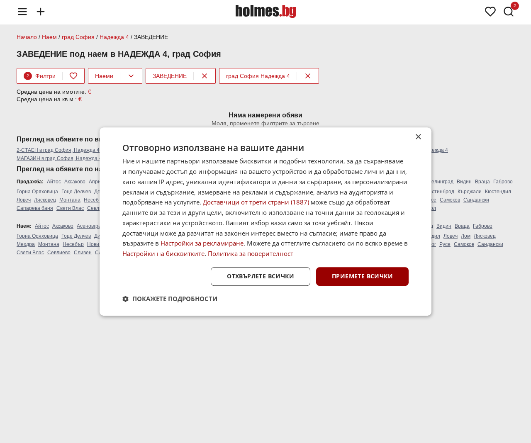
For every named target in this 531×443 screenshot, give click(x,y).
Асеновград (90, 226)
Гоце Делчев (76, 191)
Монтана (69, 199)
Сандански (476, 199)
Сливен (83, 252)
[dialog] (265, 221)
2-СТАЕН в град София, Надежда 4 (58, 150)
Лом (465, 236)
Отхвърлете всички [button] (260, 276)
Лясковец (45, 199)
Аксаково (74, 181)
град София (78, 37)
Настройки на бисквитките (163, 253)
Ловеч (24, 199)
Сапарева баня (35, 208)
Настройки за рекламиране (202, 243)
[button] (169, 298)
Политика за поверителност (250, 253)
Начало (27, 37)
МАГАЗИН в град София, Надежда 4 (59, 158)
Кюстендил (498, 191)
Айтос (54, 181)
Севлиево (98, 208)
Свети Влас (70, 208)
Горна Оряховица (37, 191)
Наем (49, 37)
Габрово (503, 181)
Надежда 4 (114, 37)
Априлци (99, 181)
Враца (482, 181)
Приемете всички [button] (362, 276)
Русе (445, 244)
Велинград (440, 181)
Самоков (450, 199)
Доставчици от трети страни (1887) (256, 202)
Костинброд (440, 191)
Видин (464, 181)
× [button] (418, 137)
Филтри (41, 76)
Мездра (26, 244)
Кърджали (470, 191)
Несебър (94, 199)
